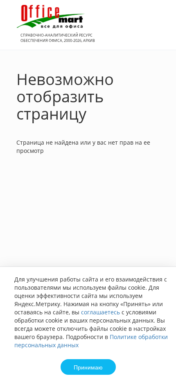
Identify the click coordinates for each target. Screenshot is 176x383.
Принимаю (88, 367)
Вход (157, 29)
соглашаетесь (100, 312)
